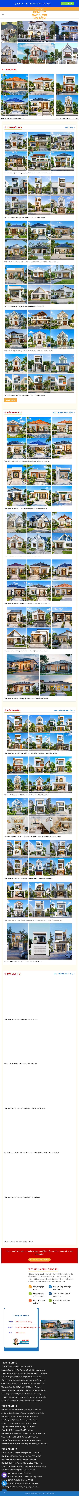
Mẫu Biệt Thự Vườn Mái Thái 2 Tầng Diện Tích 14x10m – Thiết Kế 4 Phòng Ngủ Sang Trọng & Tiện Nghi (31, 1153)
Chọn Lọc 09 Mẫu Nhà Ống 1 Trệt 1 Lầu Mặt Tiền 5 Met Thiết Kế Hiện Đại (23, 961)
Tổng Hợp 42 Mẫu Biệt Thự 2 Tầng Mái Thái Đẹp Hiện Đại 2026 (20, 1019)
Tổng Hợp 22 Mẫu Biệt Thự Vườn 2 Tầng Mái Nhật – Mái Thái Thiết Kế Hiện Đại (24, 1108)
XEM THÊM (69, 128)
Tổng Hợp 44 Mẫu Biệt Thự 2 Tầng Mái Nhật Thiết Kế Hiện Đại (20, 1064)
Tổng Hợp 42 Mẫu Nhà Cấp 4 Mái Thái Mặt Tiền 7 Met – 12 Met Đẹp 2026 (23, 556)
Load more (10, 400)
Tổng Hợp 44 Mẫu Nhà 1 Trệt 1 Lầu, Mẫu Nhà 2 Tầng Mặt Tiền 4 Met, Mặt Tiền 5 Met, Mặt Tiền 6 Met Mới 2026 (33, 920)
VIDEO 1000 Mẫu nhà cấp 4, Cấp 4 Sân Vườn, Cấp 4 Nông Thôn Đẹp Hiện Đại (24, 306)
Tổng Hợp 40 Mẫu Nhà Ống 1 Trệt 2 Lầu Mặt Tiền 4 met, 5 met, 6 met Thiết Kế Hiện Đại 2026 (28, 878)
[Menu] (2, 14)
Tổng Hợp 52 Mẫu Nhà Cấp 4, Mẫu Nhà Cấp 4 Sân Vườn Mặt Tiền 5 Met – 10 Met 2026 (26, 651)
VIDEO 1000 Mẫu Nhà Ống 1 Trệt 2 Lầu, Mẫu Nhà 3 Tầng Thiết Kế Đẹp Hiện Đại (24, 217)
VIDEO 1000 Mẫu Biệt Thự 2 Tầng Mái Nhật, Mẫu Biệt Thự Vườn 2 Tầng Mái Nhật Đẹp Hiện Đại (28, 173)
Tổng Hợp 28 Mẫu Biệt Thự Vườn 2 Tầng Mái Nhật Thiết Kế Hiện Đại (22, 1197)
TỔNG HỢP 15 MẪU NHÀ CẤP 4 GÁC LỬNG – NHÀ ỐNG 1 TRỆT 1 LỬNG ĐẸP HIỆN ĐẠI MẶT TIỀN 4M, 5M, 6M (32, 836)
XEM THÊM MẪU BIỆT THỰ (63, 974)
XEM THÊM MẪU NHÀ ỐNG (63, 710)
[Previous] (5, 42)
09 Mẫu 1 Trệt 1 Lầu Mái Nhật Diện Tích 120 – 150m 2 (18, 1242)
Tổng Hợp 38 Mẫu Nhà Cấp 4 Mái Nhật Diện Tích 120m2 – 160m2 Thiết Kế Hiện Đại (26, 698)
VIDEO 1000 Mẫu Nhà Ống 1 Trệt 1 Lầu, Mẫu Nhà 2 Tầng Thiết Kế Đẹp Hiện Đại (24, 395)
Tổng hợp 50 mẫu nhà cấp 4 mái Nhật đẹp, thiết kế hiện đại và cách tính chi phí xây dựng (27, 461)
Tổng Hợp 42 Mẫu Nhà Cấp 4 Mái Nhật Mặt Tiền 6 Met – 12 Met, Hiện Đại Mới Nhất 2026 (27, 603)
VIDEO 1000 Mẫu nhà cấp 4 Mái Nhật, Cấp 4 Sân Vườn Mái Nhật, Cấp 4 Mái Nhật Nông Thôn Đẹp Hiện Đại (31, 262)
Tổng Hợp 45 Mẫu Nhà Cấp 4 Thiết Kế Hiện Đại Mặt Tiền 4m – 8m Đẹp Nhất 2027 (25, 508)
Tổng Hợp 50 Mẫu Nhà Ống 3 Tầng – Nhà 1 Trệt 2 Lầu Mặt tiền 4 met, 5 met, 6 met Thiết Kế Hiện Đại (30, 753)
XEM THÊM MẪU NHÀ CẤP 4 (63, 413)
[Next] (73, 42)
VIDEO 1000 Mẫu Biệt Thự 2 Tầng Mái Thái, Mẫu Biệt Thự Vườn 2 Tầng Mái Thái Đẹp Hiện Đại (28, 351)
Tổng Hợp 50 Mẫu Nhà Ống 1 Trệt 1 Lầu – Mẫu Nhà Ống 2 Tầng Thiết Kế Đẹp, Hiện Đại (26, 795)
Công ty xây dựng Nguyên (39, 15)
